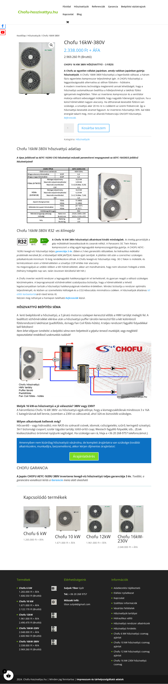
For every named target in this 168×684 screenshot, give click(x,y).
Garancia (113, 6)
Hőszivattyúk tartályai (125, 613)
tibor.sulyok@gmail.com (77, 604)
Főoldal (67, 6)
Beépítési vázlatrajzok (133, 6)
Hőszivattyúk (81, 6)
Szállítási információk (125, 603)
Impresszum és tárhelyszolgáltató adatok (100, 679)
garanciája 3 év (63, 251)
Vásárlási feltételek (124, 608)
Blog (79, 14)
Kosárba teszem (94, 128)
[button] (51, 45)
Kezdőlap (21, 35)
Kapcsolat (68, 14)
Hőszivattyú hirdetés (125, 628)
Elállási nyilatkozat (124, 592)
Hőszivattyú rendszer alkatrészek (132, 623)
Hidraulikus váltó (123, 618)
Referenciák (98, 6)
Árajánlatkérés (84, 456)
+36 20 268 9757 (78, 594)
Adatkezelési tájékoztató (127, 588)
